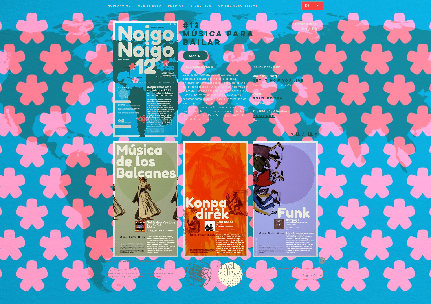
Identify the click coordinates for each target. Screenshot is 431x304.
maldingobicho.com (150, 276)
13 (310, 133)
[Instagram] (322, 260)
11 (298, 133)
